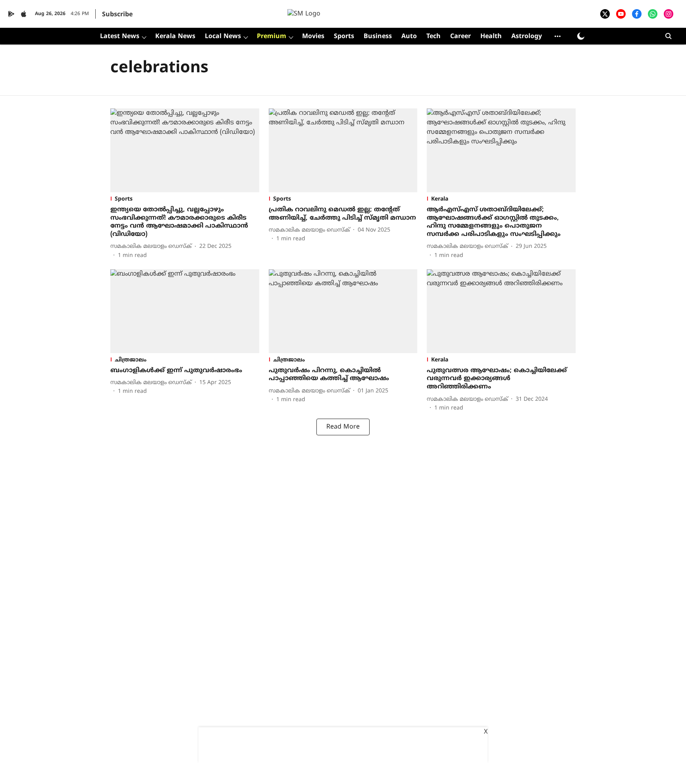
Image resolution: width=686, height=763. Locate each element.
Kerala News (175, 37)
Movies (313, 37)
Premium (271, 37)
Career (460, 37)
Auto (409, 37)
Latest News (119, 37)
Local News (223, 37)
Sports (344, 37)
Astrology (526, 37)
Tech (433, 37)
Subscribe (117, 15)
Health (491, 37)
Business (378, 37)
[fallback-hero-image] (184, 150)
